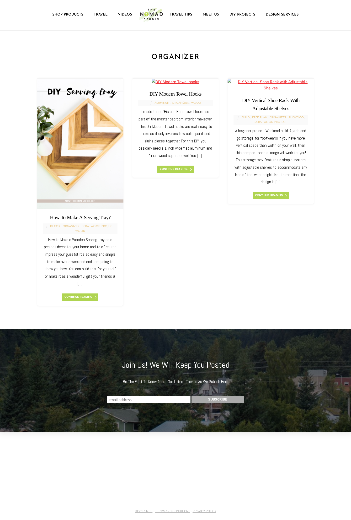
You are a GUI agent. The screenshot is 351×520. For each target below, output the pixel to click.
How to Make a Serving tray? (80, 217)
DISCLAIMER (144, 511)
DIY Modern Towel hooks (175, 94)
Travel (100, 14)
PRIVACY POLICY (204, 511)
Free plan (259, 117)
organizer (71, 226)
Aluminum (162, 103)
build (246, 117)
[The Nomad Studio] (151, 15)
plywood (296, 117)
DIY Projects (242, 14)
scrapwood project (98, 226)
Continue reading (78, 297)
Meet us (211, 14)
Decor (55, 226)
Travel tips (181, 14)
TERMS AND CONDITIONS (172, 511)
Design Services (282, 14)
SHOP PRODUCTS (67, 14)
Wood (80, 231)
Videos (125, 14)
